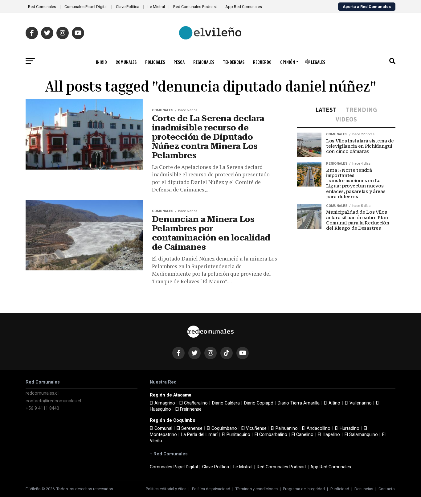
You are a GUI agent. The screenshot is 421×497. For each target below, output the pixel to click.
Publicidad (339, 489)
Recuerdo (262, 62)
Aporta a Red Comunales (367, 6)
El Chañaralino (193, 403)
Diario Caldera (226, 403)
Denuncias (363, 489)
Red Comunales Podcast (195, 6)
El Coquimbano (222, 428)
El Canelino (302, 434)
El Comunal (161, 428)
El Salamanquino (361, 434)
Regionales (203, 62)
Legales (317, 62)
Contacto (386, 489)
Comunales (126, 62)
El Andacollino (316, 428)
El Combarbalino (271, 434)
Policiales (155, 62)
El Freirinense (188, 409)
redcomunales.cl (42, 393)
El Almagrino (162, 403)
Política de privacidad (211, 489)
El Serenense (189, 428)
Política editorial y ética (166, 489)
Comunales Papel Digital (86, 6)
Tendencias (233, 62)
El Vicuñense (254, 428)
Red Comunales (42, 6)
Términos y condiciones (256, 489)
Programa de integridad (304, 489)
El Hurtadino (347, 428)
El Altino (332, 403)
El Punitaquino (236, 434)
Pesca (179, 62)
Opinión (287, 62)
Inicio (101, 62)
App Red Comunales (243, 6)
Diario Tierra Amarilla (299, 403)
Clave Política (127, 6)
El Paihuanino (284, 428)
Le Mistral (156, 6)
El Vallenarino (358, 403)
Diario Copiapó (258, 403)
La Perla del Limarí (199, 434)
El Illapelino (329, 434)
